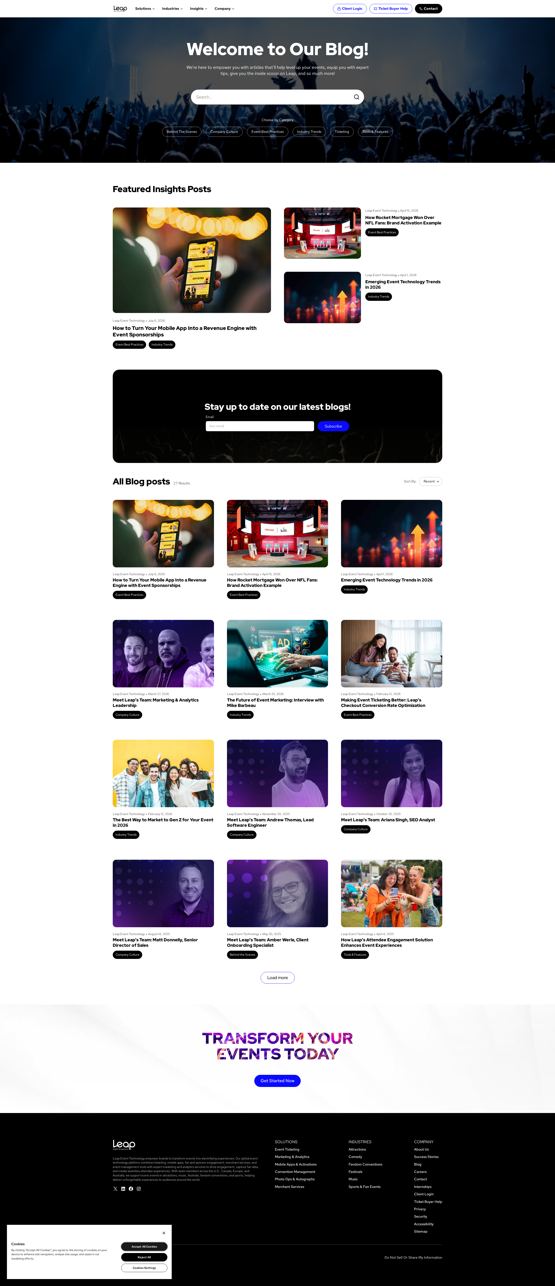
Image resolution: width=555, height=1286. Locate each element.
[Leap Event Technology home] (120, 8)
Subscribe (333, 426)
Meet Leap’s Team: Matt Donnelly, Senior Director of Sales (155, 942)
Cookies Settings (144, 1268)
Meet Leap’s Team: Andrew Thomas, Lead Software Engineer (270, 822)
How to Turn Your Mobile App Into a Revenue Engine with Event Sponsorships (185, 331)
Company (223, 8)
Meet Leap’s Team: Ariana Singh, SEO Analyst (388, 820)
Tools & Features (355, 955)
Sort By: (410, 481)
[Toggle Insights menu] (206, 9)
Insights (197, 8)
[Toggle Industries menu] (181, 9)
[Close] (164, 1233)
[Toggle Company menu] (233, 9)
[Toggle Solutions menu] (153, 9)
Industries (170, 8)
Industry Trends (162, 344)
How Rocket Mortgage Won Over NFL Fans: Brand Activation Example (403, 220)
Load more (277, 977)
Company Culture (127, 715)
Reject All (144, 1257)
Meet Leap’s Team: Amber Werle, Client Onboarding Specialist (268, 942)
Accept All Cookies (144, 1246)
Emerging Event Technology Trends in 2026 (403, 284)
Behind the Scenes (242, 955)
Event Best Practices (129, 344)
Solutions (143, 8)
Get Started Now (277, 1080)
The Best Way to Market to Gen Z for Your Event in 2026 (163, 822)
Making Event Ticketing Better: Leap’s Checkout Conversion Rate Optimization (383, 702)
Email (210, 417)
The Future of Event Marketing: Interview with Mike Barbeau (275, 702)
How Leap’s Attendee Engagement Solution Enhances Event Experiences (387, 942)
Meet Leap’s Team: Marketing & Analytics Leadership (156, 702)
